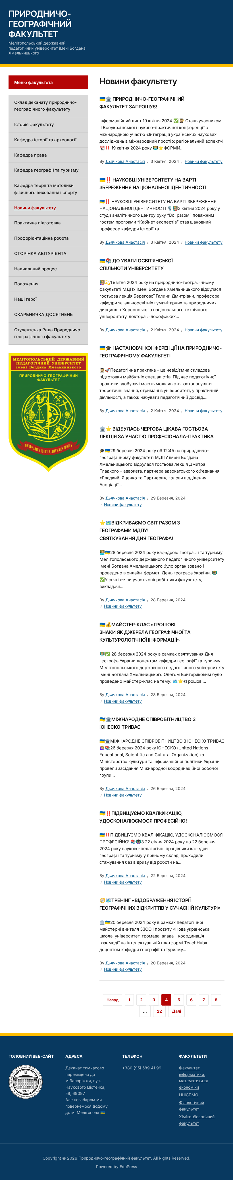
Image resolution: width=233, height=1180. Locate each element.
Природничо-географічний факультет (40, 24)
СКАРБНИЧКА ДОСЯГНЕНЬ (43, 314)
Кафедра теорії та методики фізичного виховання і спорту (45, 189)
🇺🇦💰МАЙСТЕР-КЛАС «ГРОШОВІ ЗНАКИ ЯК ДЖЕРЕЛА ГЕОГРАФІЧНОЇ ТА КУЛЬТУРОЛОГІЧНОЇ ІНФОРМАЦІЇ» (145, 632)
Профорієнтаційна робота (41, 238)
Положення (26, 283)
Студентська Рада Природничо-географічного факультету (48, 333)
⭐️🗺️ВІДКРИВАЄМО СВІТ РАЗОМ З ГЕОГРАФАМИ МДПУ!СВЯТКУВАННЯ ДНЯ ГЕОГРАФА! (139, 530)
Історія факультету (34, 124)
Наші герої (25, 299)
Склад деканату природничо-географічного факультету (45, 106)
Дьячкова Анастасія (125, 161)
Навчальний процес (35, 268)
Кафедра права (30, 155)
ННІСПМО (188, 1094)
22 (159, 1011)
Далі (176, 1011)
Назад (112, 999)
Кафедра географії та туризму (46, 170)
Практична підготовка (37, 223)
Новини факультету (203, 161)
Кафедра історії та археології (45, 139)
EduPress (128, 1166)
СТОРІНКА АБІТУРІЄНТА (40, 253)
